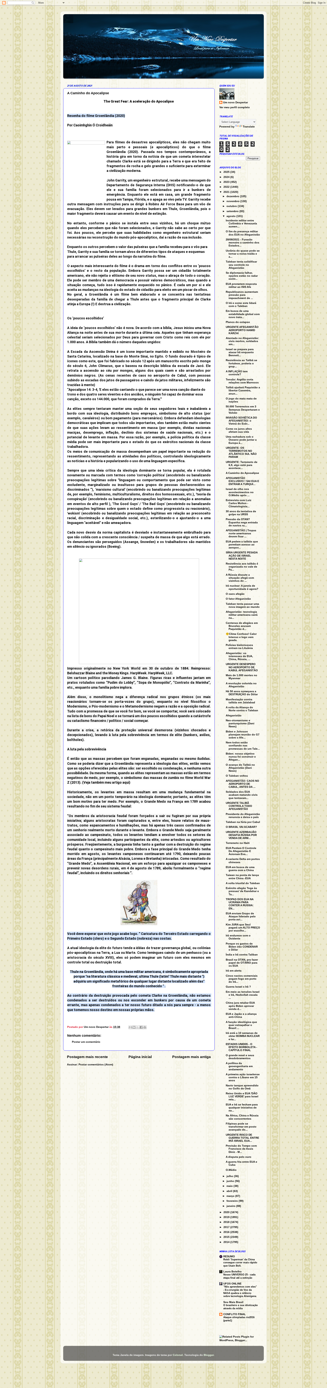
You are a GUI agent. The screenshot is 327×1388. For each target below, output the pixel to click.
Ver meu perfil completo (234, 107)
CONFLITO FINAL (234, 1314)
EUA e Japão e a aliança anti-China (241, 1015)
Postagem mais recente (87, 1057)
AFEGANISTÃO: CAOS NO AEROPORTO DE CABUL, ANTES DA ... (242, 783)
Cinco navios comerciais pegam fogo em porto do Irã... (242, 978)
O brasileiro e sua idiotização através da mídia (240, 1307)
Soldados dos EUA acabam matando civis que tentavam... (242, 794)
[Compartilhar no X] (137, 1027)
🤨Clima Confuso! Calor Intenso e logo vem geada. (241, 637)
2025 (226, 172)
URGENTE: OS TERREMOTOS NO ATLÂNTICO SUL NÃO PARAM (241, 452)
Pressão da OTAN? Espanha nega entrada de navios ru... (242, 522)
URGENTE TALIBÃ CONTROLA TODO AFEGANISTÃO (239, 806)
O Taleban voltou (237, 775)
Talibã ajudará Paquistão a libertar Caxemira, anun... (243, 390)
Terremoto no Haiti (238, 843)
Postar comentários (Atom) (96, 1064)
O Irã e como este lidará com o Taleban (241, 304)
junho (231, 1181)
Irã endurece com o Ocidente (238, 937)
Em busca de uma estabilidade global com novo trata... (243, 314)
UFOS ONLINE (232, 1283)
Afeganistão (233, 715)
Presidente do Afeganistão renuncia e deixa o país (243, 816)
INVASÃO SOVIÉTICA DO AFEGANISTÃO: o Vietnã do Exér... (241, 420)
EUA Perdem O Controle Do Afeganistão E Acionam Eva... (241, 851)
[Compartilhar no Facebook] (141, 1027)
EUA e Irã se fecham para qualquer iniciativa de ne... (242, 1107)
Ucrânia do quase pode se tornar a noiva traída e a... (243, 253)
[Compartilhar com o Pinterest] (145, 1027)
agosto (231, 216)
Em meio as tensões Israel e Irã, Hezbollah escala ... (242, 994)
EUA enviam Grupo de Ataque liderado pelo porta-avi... (241, 916)
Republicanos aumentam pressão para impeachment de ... (242, 294)
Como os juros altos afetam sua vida (239, 430)
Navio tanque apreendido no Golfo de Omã (242, 1087)
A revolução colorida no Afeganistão (241, 685)
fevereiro (233, 1201)
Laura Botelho (232, 1271)
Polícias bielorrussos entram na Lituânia (239, 647)
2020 (226, 1212)
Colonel (178, 1355)
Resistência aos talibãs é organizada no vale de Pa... (242, 566)
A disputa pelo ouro (238, 1157)
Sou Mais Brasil (233, 1302)
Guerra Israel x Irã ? (238, 986)
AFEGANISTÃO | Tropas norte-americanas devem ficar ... (241, 533)
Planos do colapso (238, 322)
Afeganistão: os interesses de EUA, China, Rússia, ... (239, 656)
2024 (226, 177)
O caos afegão (235, 593)
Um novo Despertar (235, 102)
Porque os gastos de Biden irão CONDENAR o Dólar (242, 946)
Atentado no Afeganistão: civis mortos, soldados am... (242, 341)
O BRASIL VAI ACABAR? (241, 827)
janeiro (231, 1206)
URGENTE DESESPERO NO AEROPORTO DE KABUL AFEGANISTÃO (242, 667)
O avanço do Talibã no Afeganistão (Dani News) (240, 767)
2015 (226, 1237)
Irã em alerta (233, 970)
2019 (226, 1217)
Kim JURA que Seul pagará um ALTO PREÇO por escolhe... (243, 927)
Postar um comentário (86, 1041)
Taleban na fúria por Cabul (243, 822)
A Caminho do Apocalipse (242, 473)
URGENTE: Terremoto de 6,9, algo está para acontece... (241, 465)
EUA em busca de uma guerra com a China (240, 869)
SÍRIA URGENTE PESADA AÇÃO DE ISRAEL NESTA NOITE (242, 555)
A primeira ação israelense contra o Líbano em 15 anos (243, 1077)
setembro (233, 211)
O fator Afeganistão (238, 598)
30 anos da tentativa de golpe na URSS (241, 513)
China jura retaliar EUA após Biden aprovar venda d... (240, 1005)
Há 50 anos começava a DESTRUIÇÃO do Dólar (242, 693)
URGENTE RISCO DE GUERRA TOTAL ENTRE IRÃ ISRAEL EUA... (242, 1137)
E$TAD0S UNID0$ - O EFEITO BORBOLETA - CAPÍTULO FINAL (241, 1047)
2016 (226, 1232)
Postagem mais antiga (191, 1057)
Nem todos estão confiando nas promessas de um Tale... (243, 745)
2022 (226, 186)
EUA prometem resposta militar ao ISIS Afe (241, 285)
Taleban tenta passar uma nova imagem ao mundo (243, 605)
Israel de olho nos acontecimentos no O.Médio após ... (240, 492)
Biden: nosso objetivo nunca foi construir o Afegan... (241, 756)
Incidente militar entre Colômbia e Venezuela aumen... (241, 223)
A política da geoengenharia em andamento (239, 1066)
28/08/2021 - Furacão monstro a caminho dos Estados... (242, 242)
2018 (226, 1222)
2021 (226, 192)
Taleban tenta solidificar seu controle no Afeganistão (241, 264)
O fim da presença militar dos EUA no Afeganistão (243, 233)
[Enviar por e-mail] (130, 1027)
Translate (249, 126)
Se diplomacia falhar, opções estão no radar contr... (242, 275)
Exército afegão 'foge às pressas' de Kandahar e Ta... (242, 891)
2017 (226, 1227)
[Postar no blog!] (134, 1027)
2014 (226, 1242)
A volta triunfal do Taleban (243, 883)
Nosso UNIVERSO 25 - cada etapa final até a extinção (239, 1276)
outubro (232, 206)
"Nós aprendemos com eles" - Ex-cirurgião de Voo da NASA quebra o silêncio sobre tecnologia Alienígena (240, 1291)
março (231, 1196)
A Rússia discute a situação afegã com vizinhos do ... (240, 577)
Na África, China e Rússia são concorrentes (242, 1117)
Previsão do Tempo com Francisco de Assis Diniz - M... (241, 1148)
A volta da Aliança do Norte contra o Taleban (242, 709)
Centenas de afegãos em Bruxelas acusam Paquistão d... (242, 626)
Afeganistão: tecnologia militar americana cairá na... (242, 614)
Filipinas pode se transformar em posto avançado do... (241, 1126)
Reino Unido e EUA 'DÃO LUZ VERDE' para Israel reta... (242, 1096)
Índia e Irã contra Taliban (242, 954)
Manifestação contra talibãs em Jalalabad (240, 701)
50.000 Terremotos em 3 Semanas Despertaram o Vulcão (243, 409)
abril (230, 1191)
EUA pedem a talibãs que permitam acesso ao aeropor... (242, 544)
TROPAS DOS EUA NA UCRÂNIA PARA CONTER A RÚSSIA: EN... (240, 904)
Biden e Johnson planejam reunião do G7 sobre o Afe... (242, 734)
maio (230, 1186)
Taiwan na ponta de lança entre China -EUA (242, 877)
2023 (226, 182)
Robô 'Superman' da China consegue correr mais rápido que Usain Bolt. (240, 1262)
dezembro (233, 196)
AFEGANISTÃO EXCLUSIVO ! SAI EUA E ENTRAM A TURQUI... (242, 481)
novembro (233, 201)
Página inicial (140, 1057)
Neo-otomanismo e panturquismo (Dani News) (240, 723)
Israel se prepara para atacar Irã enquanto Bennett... (240, 352)
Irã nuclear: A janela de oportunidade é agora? (242, 587)
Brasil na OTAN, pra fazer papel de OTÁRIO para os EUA (242, 962)
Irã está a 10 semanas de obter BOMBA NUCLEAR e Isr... (243, 1036)
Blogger (209, 1355)
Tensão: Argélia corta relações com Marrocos (242, 381)
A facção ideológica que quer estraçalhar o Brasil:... (241, 1025)
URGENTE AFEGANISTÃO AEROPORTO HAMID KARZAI (242, 330)
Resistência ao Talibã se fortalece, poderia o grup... (241, 363)
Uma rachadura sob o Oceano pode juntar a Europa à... (241, 439)
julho (230, 1176)
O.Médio (231, 1170)
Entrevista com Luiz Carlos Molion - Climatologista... (238, 503)
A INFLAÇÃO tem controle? (237, 373)
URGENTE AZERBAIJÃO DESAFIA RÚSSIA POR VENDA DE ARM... (241, 835)
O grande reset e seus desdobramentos (240, 1057)
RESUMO (229, 1256)
